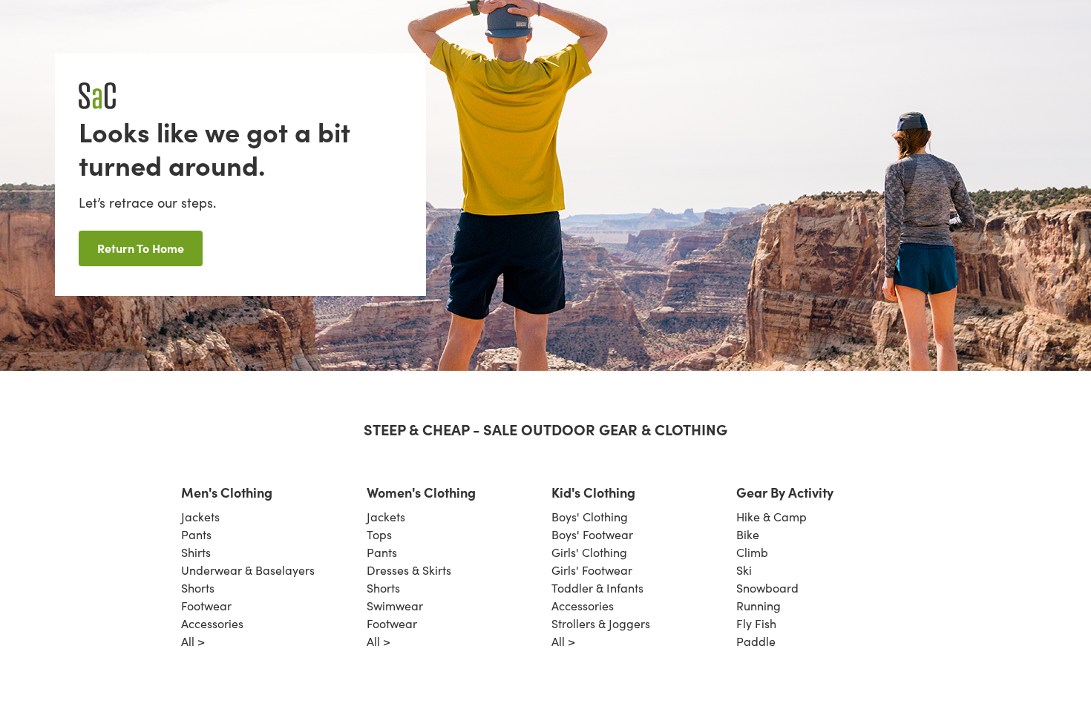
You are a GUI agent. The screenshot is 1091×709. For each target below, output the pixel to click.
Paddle (756, 641)
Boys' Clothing (589, 516)
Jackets (200, 516)
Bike (747, 534)
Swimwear (395, 605)
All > (193, 641)
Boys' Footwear (592, 534)
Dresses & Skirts (409, 570)
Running (758, 605)
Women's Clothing (421, 492)
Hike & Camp (771, 516)
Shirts (196, 552)
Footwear (206, 605)
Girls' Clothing (589, 552)
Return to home (140, 248)
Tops (379, 534)
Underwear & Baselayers (248, 570)
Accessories (212, 623)
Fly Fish (756, 623)
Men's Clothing (226, 492)
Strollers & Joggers (600, 623)
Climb (752, 552)
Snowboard (767, 588)
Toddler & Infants (597, 588)
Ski (744, 570)
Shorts (197, 588)
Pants (196, 534)
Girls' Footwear (591, 570)
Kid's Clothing (593, 492)
